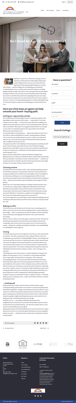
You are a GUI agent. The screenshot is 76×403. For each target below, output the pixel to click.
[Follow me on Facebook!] (35, 396)
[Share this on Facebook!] (35, 323)
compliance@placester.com (46, 373)
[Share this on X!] (37, 323)
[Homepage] (10, 9)
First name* (55, 84)
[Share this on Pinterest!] (43, 323)
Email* (53, 103)
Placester (70, 401)
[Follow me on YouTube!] (40, 396)
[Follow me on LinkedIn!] (38, 396)
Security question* (57, 112)
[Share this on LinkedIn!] (40, 323)
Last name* (55, 93)
